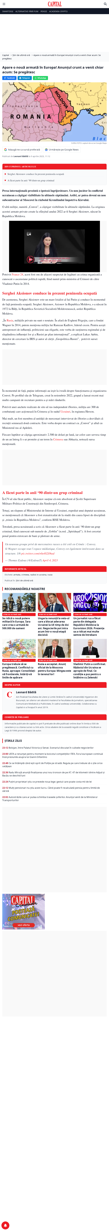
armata (16, 574)
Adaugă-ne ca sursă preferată (24, 149)
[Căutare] (105, 4)
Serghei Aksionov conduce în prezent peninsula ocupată (36, 174)
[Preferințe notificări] (5, 1225)
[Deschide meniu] (4, 4)
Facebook (11, 78)
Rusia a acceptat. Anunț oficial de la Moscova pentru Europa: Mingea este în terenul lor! (54, 669)
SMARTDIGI (7, 11)
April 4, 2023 (50, 560)
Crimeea (58, 439)
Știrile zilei (13, 741)
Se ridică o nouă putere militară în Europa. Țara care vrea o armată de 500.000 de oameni (16, 623)
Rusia (10, 320)
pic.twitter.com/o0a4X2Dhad (37, 553)
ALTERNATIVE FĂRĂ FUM (26, 11)
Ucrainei (65, 411)
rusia (50, 574)
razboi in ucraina (38, 574)
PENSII (44, 11)
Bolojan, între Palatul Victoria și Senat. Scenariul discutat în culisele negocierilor (51, 747)
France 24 (17, 274)
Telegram (26, 78)
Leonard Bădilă (21, 156)
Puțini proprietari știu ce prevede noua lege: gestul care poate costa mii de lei (50, 781)
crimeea (25, 574)
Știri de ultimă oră (24, 580)
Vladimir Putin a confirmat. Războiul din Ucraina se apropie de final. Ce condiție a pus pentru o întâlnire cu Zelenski (89, 670)
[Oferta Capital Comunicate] (54, 911)
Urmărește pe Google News (64, 149)
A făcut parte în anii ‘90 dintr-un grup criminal (31, 180)
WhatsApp (41, 78)
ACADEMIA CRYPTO (58, 11)
